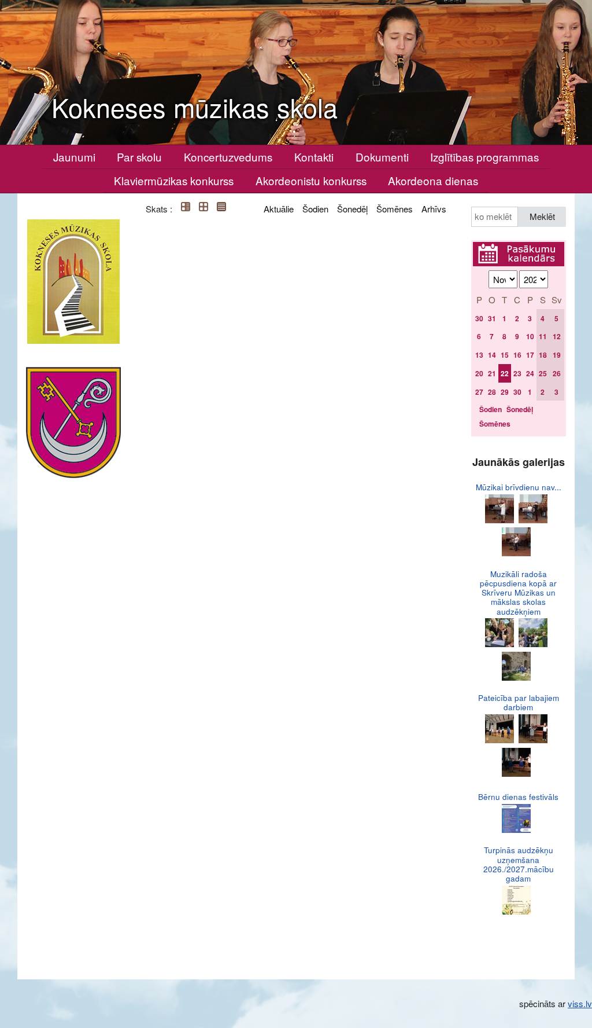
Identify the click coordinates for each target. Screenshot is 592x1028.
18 (543, 355)
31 (492, 318)
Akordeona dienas (433, 180)
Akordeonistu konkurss (311, 180)
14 (492, 355)
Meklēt (542, 216)
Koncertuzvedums (228, 156)
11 (543, 336)
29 (505, 392)
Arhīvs (433, 209)
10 (530, 336)
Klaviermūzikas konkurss (174, 180)
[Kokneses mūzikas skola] (73, 281)
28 (492, 392)
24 (530, 373)
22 (505, 373)
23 (517, 373)
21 (492, 373)
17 (530, 355)
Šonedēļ (352, 209)
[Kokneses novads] (73, 422)
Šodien (315, 209)
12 (557, 336)
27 (479, 392)
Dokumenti (382, 156)
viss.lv (580, 1003)
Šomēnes (394, 209)
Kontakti (314, 156)
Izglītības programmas (484, 156)
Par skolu (139, 156)
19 (557, 355)
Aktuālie (279, 209)
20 (479, 373)
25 (543, 373)
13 (479, 355)
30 (479, 318)
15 (505, 355)
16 (517, 355)
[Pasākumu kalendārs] (518, 249)
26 (557, 373)
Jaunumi (74, 156)
